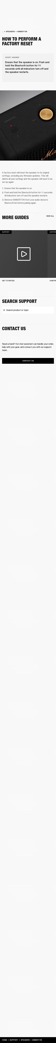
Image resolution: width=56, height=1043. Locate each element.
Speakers (10, 32)
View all (50, 216)
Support (14, 1040)
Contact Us (28, 361)
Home (4, 1040)
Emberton (22, 32)
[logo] (10, 10)
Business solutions (44, 5)
